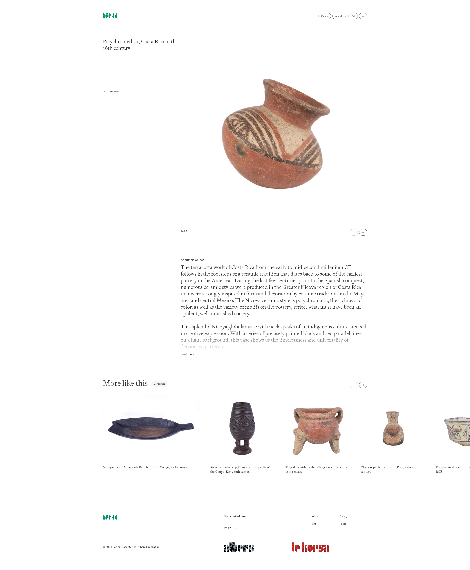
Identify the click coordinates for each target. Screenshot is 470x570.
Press (343, 523)
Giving (343, 516)
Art (314, 523)
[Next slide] (363, 232)
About (315, 516)
